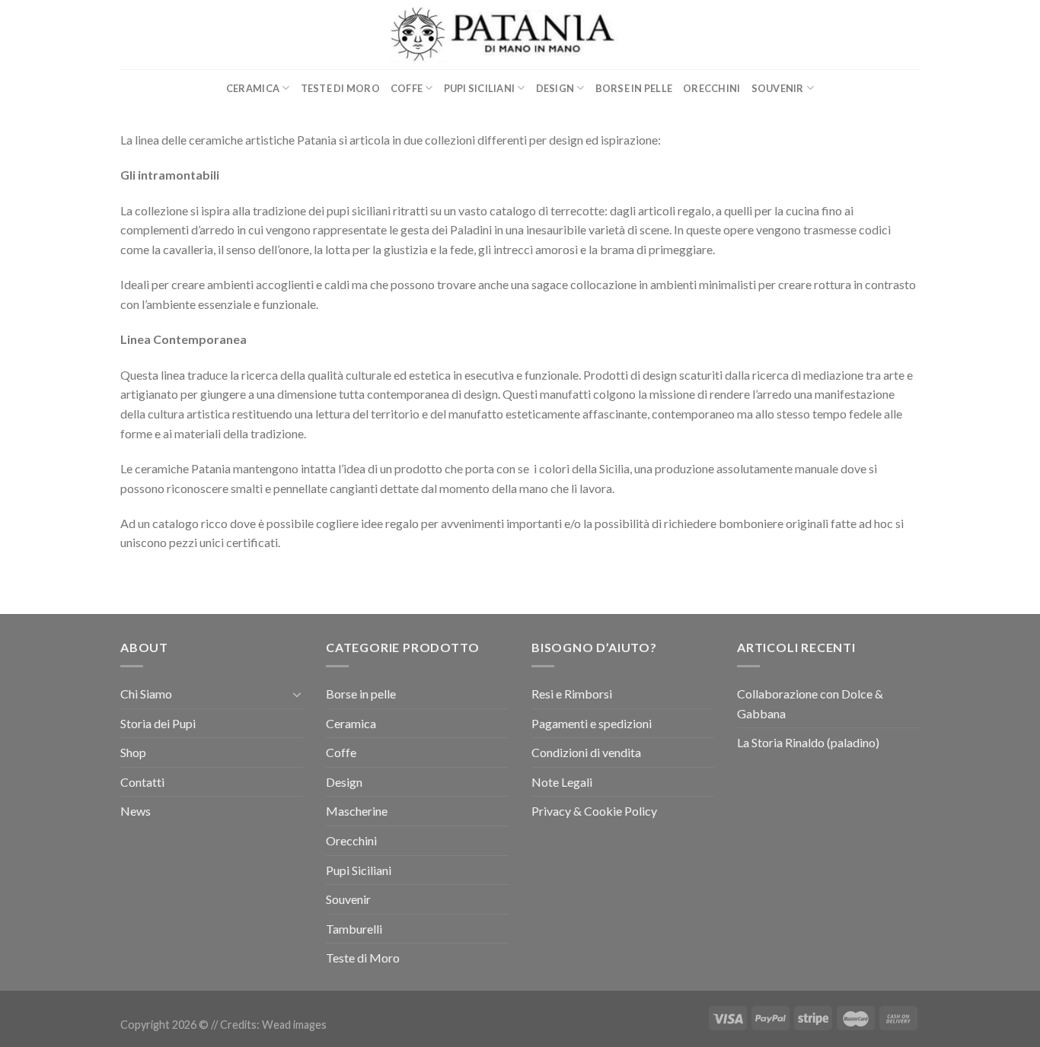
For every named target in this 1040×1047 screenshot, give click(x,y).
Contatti (142, 782)
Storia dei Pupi (158, 723)
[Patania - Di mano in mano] (520, 34)
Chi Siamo (146, 693)
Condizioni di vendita (586, 752)
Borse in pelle (634, 88)
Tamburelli (354, 928)
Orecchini (711, 88)
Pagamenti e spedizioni (591, 723)
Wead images (294, 1024)
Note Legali (561, 782)
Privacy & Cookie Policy (594, 811)
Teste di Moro (340, 88)
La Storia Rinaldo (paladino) (808, 742)
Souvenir (777, 88)
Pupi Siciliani (479, 88)
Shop (133, 752)
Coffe (407, 88)
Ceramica (252, 88)
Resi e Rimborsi (571, 693)
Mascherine (357, 811)
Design (555, 88)
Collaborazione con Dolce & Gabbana (810, 703)
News (135, 811)
